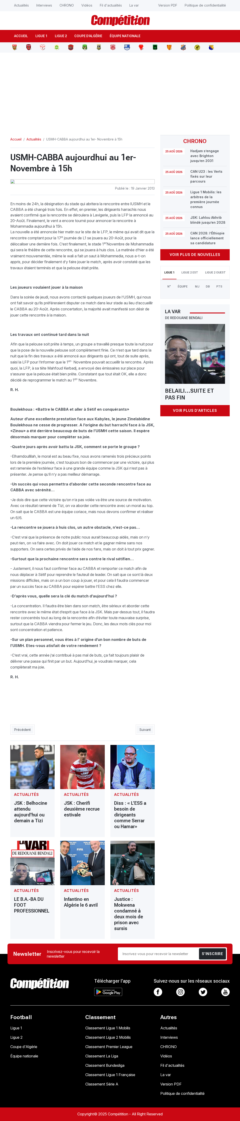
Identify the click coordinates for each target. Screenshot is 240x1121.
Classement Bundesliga (104, 1065)
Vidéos (86, 5)
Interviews (44, 5)
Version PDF (167, 5)
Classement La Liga (101, 1056)
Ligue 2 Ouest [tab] (215, 272)
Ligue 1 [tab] (169, 272)
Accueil (21, 36)
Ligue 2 (61, 36)
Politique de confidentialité (205, 5)
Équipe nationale (125, 36)
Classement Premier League (108, 1046)
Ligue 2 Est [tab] (189, 272)
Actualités (21, 5)
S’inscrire (212, 954)
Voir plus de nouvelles (195, 254)
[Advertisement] (120, 91)
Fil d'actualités (111, 5)
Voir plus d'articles (195, 410)
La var (134, 5)
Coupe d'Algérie (88, 36)
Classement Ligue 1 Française (110, 1074)
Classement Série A (101, 1084)
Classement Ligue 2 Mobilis (108, 1037)
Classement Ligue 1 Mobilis (107, 1028)
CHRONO (67, 5)
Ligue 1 (41, 36)
